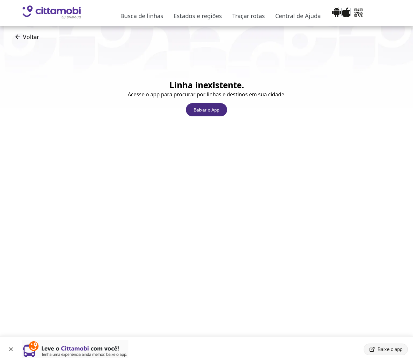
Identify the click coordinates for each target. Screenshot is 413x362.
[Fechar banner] (11, 349)
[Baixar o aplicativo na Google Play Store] (336, 13)
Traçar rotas (248, 16)
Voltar (31, 37)
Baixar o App (206, 109)
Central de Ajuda (298, 16)
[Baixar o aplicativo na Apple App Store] (346, 13)
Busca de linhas (141, 16)
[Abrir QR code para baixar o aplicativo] (358, 13)
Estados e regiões (198, 16)
